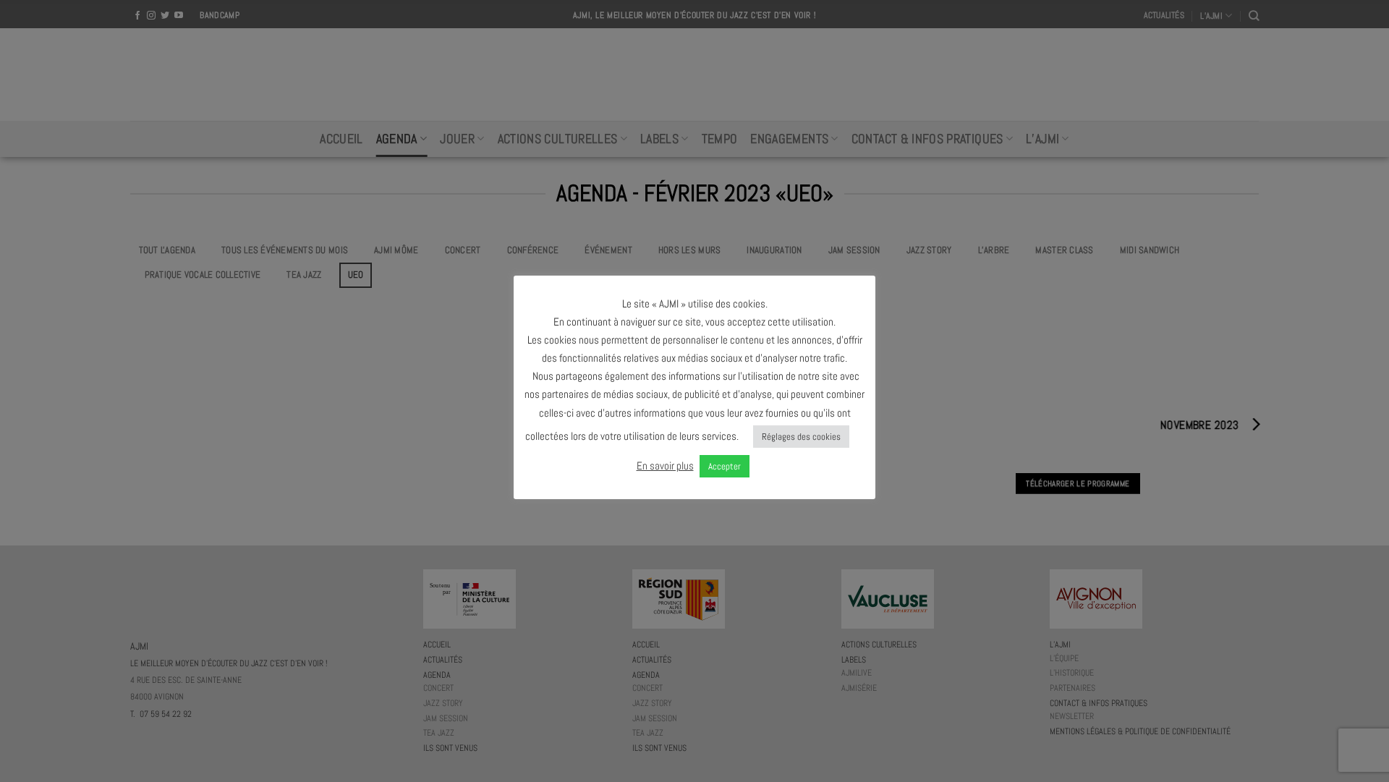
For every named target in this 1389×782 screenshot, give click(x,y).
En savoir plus (665, 465)
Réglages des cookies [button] (801, 436)
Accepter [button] (724, 466)
